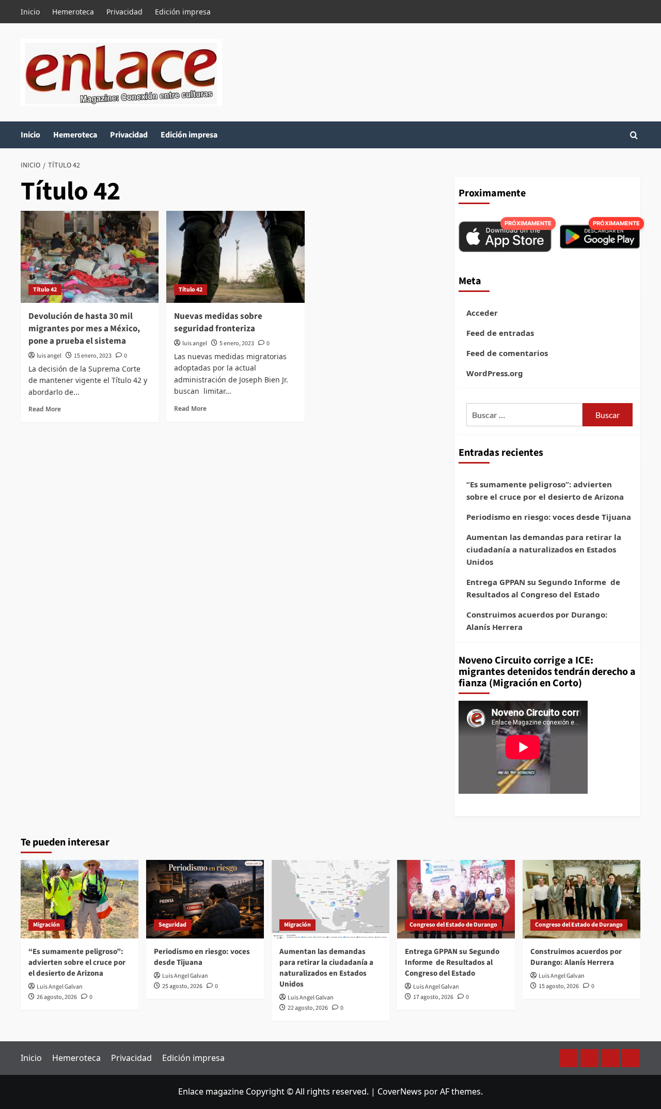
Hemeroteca (73, 12)
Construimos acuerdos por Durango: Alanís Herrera (536, 620)
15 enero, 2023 (93, 355)
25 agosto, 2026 (182, 986)
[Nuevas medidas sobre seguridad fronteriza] (235, 257)
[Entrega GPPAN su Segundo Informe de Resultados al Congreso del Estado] (456, 899)
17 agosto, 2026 (433, 997)
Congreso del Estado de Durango (453, 924)
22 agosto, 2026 (308, 1008)
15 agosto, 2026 (559, 986)
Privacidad (124, 12)
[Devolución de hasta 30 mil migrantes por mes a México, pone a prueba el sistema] (90, 257)
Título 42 (45, 289)
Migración (46, 924)
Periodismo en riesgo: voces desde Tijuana (548, 517)
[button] (633, 135)
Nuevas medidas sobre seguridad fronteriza (218, 322)
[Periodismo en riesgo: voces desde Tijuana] (205, 899)
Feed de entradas (500, 333)
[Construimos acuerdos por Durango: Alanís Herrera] (581, 899)
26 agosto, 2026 (57, 997)
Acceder (482, 312)
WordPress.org (494, 373)
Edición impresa (183, 12)
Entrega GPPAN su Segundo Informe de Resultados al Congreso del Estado (543, 588)
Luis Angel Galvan (60, 986)
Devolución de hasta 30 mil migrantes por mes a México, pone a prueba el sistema (84, 328)
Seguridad (172, 924)
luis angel (49, 355)
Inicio (30, 12)
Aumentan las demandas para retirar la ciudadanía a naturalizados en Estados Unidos (543, 549)
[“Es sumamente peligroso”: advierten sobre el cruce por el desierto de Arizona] (79, 899)
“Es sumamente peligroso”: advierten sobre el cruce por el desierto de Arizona (545, 490)
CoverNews (399, 1091)
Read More (44, 409)
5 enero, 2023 (236, 343)
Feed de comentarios (507, 353)
